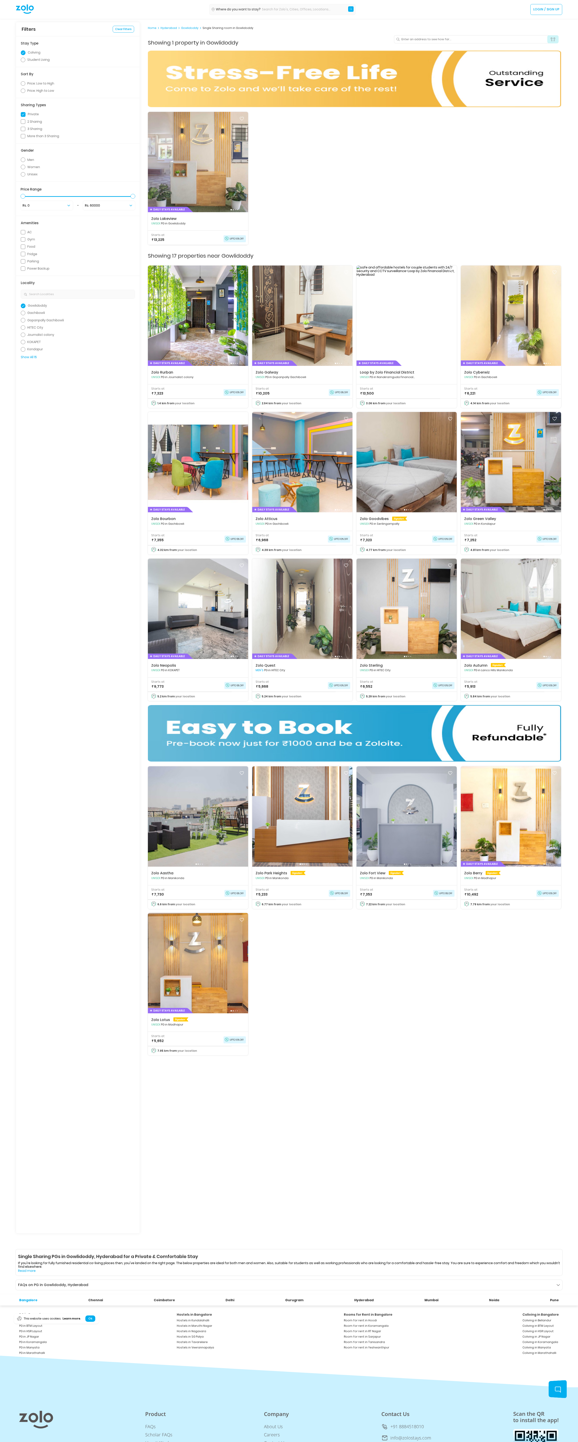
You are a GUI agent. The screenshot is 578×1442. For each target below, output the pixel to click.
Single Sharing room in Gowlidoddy (228, 28)
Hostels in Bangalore (194, 1314)
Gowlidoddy (189, 28)
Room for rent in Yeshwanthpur (366, 1347)
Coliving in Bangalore (540, 1314)
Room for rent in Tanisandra (364, 1342)
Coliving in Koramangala (540, 1342)
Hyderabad (169, 28)
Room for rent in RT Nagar (362, 1331)
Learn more (71, 1318)
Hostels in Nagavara (191, 1331)
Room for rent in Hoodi (360, 1320)
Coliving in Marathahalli (539, 1353)
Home (152, 28)
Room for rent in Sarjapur (362, 1336)
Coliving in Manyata (536, 1347)
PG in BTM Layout (30, 1326)
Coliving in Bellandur (536, 1320)
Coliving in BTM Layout (538, 1326)
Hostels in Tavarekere (192, 1342)
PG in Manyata (29, 1347)
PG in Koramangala (33, 1342)
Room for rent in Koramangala (366, 1326)
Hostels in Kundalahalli (193, 1320)
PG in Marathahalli (32, 1353)
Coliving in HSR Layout (538, 1331)
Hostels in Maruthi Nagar (194, 1326)
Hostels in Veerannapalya (195, 1347)
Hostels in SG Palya (190, 1336)
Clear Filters (123, 29)
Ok (90, 1318)
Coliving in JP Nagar (536, 1336)
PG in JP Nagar (29, 1336)
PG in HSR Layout (30, 1331)
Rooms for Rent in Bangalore (368, 1314)
